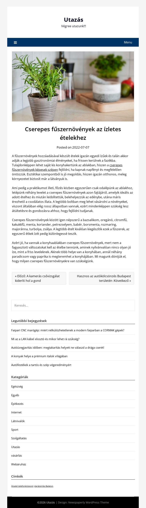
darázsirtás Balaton (43, 486)
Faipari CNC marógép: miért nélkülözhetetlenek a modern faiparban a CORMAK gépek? (67, 330)
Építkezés (17, 404)
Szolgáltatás (19, 438)
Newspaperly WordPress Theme (88, 502)
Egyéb (15, 395)
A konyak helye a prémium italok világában (39, 356)
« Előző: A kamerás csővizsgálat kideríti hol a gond (37, 278)
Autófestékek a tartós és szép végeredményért (41, 365)
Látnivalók (18, 421)
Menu (128, 42)
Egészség (17, 386)
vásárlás (16, 455)
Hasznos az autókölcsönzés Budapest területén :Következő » (104, 278)
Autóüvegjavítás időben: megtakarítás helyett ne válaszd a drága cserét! (57, 347)
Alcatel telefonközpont (22, 486)
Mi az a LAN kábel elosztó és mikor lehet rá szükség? (45, 339)
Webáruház (18, 464)
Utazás (73, 19)
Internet (16, 412)
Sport (14, 429)
